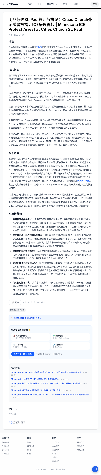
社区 (76, 4)
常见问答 (55, 461)
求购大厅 (55, 450)
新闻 (29, 442)
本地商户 (55, 446)
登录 (95, 4)
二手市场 (55, 442)
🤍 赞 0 (15, 302)
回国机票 (5, 453)
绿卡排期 (5, 450)
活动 (54, 453)
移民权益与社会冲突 (17, 310)
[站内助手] (95, 469)
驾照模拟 (5, 442)
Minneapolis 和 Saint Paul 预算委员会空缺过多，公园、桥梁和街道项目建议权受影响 (49, 373)
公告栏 (55, 457)
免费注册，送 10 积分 (23, 354)
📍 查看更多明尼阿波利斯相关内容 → (26, 318)
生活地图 (5, 446)
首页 (30, 4)
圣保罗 (39, 47)
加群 (39, 4)
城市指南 (30, 446)
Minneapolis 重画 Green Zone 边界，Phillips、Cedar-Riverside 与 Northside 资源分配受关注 (50, 395)
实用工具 (51, 4)
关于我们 (80, 442)
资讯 (65, 4)
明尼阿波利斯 (83, 181)
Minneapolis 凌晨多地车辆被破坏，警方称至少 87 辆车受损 (41, 390)
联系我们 (80, 446)
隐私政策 (80, 450)
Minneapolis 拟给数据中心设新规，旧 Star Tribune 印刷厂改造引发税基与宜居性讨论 (49, 384)
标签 (29, 453)
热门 (29, 450)
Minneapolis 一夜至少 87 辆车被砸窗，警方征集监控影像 (40, 379)
